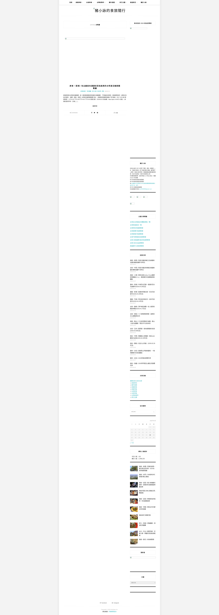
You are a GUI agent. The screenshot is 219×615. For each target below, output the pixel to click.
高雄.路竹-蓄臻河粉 (145, 515)
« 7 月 (132, 443)
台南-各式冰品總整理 (137, 243)
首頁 (70, 2)
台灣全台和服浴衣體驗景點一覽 (140, 222)
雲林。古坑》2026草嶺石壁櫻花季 (140, 358)
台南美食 (89, 2)
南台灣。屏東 (100, 91)
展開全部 (133, 381)
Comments (74, 112)
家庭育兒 (133, 2)
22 (150, 435)
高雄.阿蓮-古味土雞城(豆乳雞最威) (147, 492)
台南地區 (134, 393)
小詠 (116, 112)
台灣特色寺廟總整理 (136, 228)
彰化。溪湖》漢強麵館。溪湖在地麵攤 (147, 524)
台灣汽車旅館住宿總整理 (138, 237)
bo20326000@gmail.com (145, 189)
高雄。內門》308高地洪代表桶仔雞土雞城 (147, 475)
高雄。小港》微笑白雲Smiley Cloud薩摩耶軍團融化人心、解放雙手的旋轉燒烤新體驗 (142, 277)
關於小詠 (144, 2)
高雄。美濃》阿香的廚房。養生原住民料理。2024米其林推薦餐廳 (147, 468)
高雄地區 (134, 389)
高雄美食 (79, 2)
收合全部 (139, 381)
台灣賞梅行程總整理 (136, 234)
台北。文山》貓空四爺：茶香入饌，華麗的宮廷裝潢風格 (147, 533)
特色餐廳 (89, 91)
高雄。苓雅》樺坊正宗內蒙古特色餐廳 (147, 508)
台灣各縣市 (100, 2)
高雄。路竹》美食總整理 (146, 539)
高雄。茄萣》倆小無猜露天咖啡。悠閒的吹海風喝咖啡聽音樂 (147, 485)
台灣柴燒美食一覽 (136, 225)
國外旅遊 (112, 2)
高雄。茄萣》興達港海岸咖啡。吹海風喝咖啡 (147, 500)
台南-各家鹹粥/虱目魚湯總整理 (140, 240)
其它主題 (122, 2)
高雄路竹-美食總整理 (137, 246)
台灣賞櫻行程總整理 (136, 231)
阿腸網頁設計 (113, 611)
